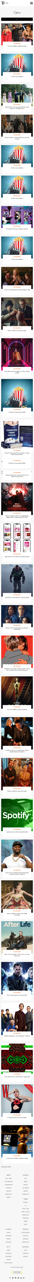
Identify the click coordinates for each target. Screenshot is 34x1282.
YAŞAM (25, 1199)
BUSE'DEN (25, 1247)
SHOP (25, 1250)
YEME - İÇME (25, 1208)
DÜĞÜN (8, 1197)
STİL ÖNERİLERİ (9, 1181)
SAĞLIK (8, 1232)
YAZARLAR (25, 1253)
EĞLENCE (25, 1229)
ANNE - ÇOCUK (25, 1212)
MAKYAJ (25, 1184)
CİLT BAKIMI (25, 1188)
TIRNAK (26, 1181)
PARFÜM (25, 1191)
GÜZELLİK (25, 1175)
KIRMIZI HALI (25, 1242)
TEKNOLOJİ (25, 1218)
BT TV (8, 1247)
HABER (25, 1221)
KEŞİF (25, 1224)
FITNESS (8, 1239)
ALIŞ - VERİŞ (8, 1178)
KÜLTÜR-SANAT (8, 1262)
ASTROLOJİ (8, 1242)
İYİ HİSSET (8, 1229)
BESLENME (8, 1235)
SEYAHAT (25, 1202)
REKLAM (25, 1256)
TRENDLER (8, 1188)
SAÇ (26, 1178)
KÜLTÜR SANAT (26, 1232)
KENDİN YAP (8, 1194)
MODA (8, 1175)
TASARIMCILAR (8, 1184)
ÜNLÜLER (8, 1191)
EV (25, 1205)
